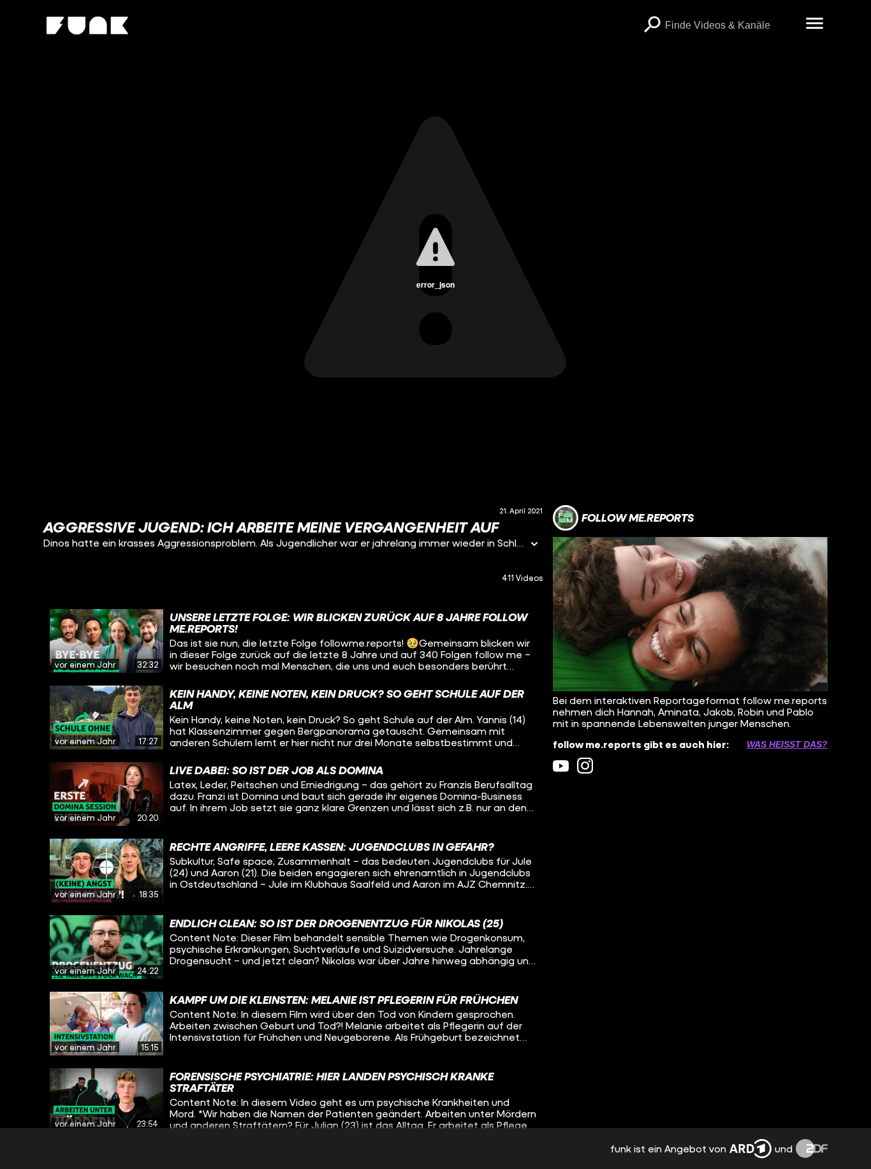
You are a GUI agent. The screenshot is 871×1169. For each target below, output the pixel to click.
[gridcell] (293, 641)
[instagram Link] (585, 766)
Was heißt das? (787, 744)
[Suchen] (652, 25)
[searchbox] (731, 25)
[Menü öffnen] (815, 24)
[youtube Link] (561, 766)
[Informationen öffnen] (534, 545)
